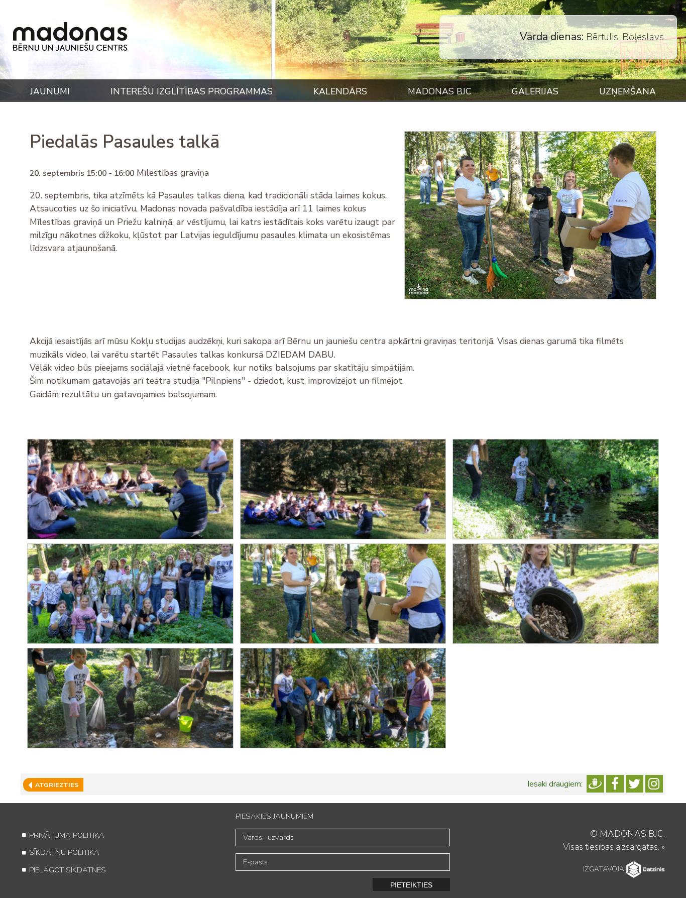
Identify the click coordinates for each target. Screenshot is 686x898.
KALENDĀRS (340, 91)
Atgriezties (55, 784)
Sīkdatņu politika (64, 852)
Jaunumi (50, 91)
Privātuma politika (66, 835)
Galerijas (535, 91)
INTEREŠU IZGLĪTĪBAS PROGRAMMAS (191, 91)
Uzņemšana (627, 91)
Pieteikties (411, 885)
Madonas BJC (439, 91)
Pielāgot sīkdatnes (67, 870)
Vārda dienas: (552, 37)
